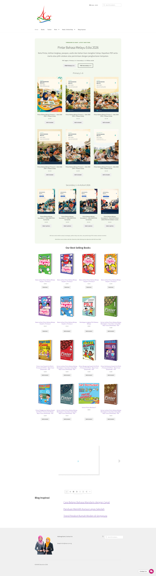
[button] (151, 571)
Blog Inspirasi (82, 29)
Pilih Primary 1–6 (69, 65)
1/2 (66, 491)
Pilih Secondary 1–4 (85, 65)
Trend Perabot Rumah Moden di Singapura (85, 515)
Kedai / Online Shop (67, 29)
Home (36, 29)
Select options (46, 226)
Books (43, 29)
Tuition (49, 29)
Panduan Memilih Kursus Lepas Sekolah (83, 509)
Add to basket (49, 122)
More (55, 29)
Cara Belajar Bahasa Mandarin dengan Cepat (86, 502)
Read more (45, 287)
